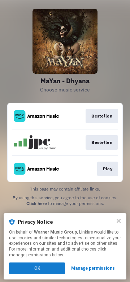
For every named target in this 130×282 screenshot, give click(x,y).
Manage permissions (93, 268)
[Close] (119, 221)
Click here (36, 203)
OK (37, 268)
